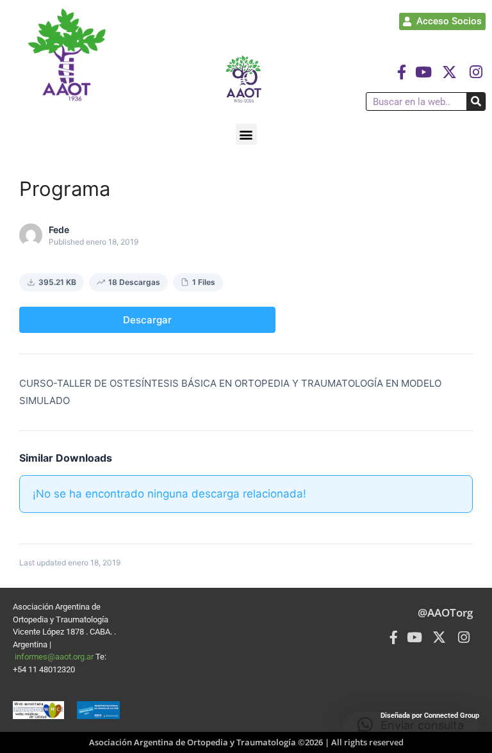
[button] (246, 134)
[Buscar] (475, 101)
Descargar (147, 320)
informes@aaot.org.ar (55, 656)
